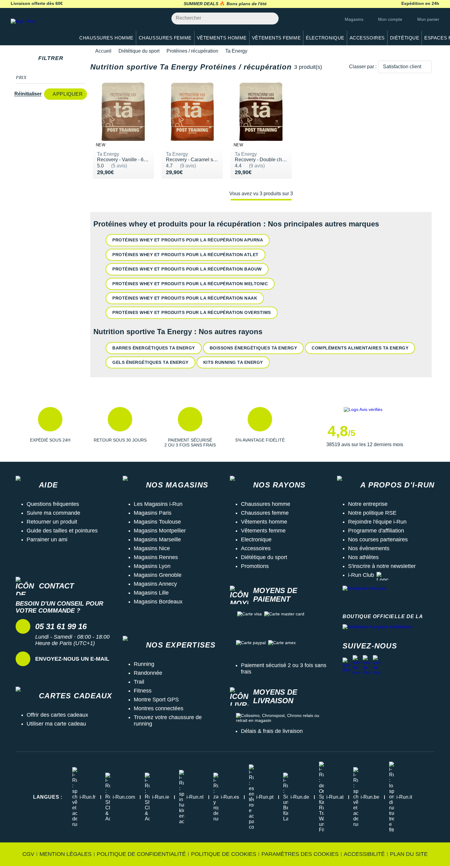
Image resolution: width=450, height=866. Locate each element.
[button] (50, 427)
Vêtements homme (264, 522)
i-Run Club (361, 575)
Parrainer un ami (47, 539)
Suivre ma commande (53, 513)
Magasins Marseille (157, 539)
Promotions (255, 566)
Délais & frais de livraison (272, 731)
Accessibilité (364, 854)
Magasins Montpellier (160, 531)
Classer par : (363, 66)
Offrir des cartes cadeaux (57, 715)
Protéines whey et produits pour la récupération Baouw (187, 269)
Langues (47, 797)
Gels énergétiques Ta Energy (150, 362)
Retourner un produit (52, 522)
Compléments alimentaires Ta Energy (360, 347)
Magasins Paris (152, 513)
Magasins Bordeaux (158, 602)
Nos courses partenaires (378, 539)
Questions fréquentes (53, 504)
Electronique (256, 539)
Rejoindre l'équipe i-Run (377, 522)
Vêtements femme (263, 531)
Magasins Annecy (155, 584)
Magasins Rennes (156, 557)
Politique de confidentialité (141, 854)
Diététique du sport (138, 51)
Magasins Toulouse (157, 522)
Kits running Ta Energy (233, 362)
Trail (139, 682)
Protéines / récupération (192, 51)
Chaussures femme (265, 513)
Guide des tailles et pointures (62, 531)
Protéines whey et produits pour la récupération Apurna (187, 239)
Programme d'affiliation (376, 531)
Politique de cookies (223, 854)
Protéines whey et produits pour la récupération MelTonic (190, 283)
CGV (28, 854)
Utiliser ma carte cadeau (56, 724)
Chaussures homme (265, 504)
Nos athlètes (363, 557)
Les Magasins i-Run (158, 504)
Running (144, 664)
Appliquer (68, 94)
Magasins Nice (152, 548)
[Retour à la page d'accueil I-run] (40, 29)
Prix (21, 77)
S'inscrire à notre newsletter (382, 566)
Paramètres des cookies (300, 854)
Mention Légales (65, 854)
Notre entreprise (368, 504)
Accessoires (256, 548)
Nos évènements (368, 548)
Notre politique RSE (372, 513)
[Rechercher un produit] (270, 18)
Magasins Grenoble (158, 575)
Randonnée (148, 673)
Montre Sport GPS (156, 699)
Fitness (143, 691)
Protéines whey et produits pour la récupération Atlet (185, 254)
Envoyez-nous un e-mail (72, 659)
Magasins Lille (151, 593)
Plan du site (409, 854)
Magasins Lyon (152, 566)
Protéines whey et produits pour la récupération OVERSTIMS (191, 312)
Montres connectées (158, 708)
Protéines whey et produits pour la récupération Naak (184, 298)
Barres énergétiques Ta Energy (153, 347)
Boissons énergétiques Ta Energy (253, 347)
